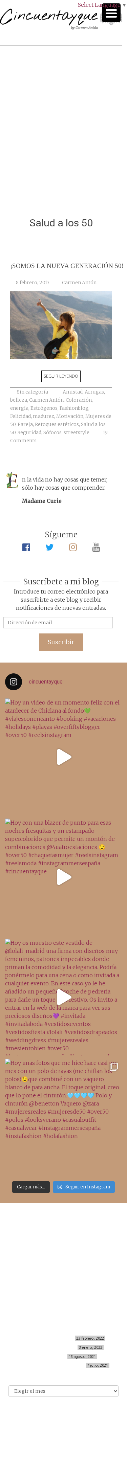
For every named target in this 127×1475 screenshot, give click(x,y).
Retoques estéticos (57, 424)
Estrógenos (44, 408)
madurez (43, 416)
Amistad (73, 392)
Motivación (69, 416)
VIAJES (64, 1249)
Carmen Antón (79, 283)
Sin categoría (32, 392)
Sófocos (52, 432)
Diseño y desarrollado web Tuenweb (61, 1431)
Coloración (79, 400)
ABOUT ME (63, 1264)
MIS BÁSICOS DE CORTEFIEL (46, 1338)
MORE (63, 1256)
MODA (63, 1241)
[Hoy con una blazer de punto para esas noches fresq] (63, 877)
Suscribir (61, 642)
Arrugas (94, 392)
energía (19, 408)
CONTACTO (63, 1271)
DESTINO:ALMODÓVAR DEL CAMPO (49, 1365)
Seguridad (29, 432)
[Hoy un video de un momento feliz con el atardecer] (63, 756)
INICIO (63, 1227)
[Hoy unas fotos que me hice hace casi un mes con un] (63, 1117)
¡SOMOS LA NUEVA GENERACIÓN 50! (67, 265)
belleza (18, 400)
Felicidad (20, 416)
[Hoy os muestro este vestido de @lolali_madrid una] (63, 997)
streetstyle (76, 432)
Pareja (25, 424)
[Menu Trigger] (111, 12)
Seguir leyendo (61, 376)
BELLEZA (63, 1234)
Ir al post (35, 184)
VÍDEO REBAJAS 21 (46, 1357)
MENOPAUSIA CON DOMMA (48, 1347)
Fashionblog (74, 408)
